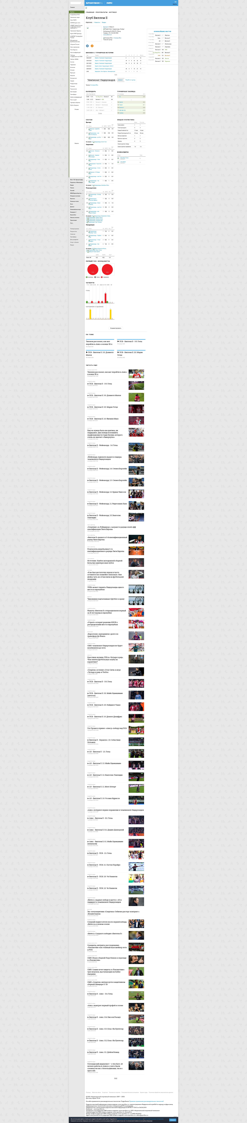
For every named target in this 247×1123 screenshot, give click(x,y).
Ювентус (76, 172)
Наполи (76, 162)
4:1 (112, 96)
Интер (81, 151)
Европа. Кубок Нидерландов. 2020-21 (104, 66)
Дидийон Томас (94, 129)
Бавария (81, 146)
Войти (175, 4)
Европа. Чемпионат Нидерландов (103, 58)
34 (126, 60)
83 (87, 151)
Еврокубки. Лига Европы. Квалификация (105, 71)
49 (87, 203)
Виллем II (105, 27)
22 (87, 176)
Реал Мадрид (72, 167)
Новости (97, 22)
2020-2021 (88, 66)
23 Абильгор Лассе (99, 248)
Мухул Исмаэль (94, 203)
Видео (104, 22)
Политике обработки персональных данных (130, 1119)
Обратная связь (96, 1092)
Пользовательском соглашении (154, 1119)
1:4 (112, 99)
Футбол (72, 12)
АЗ (120, 96)
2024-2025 (88, 60)
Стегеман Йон (117, 38)
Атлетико (76, 146)
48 (87, 211)
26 (137, 60)
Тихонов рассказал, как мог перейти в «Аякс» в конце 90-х (99, 342)
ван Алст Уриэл (95, 208)
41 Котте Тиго (99, 141)
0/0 (112, 128)
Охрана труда (144, 1092)
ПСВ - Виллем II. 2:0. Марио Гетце (130, 353)
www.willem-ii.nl (107, 34)
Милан (72, 162)
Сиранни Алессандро (94, 156)
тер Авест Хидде (94, 181)
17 (140, 63)
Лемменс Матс (94, 151)
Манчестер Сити (76, 157)
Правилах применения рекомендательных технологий (146, 1101)
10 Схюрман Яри (94, 220)
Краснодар (72, 123)
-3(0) (109, 128)
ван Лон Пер (95, 177)
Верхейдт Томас (93, 232)
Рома (76, 167)
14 (140, 68)
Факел (81, 133)
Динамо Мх (72, 117)
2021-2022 (88, 63)
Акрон (72, 112)
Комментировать (115, 328)
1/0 (112, 163)
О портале (105, 1092)
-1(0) (109, 133)
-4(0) (109, 137)
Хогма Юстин (94, 168)
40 (87, 198)
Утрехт (121, 104)
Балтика (81, 112)
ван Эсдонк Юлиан (94, 212)
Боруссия (76, 151)
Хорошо (172, 1120)
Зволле (121, 102)
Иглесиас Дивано (93, 200)
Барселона (72, 151)
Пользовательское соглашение (130, 1092)
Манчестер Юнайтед (81, 157)
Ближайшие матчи (162, 31)
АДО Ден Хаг (122, 110)
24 (87, 163)
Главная (72, 7)
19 (134, 63)
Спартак (76, 133)
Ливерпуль (72, 157)
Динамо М (76, 117)
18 (118, 113)
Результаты (102, 12)
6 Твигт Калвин (94, 222)
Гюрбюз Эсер (95, 236)
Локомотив (81, 123)
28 (87, 231)
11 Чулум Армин (93, 251)
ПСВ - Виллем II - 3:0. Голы (130, 341)
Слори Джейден (94, 240)
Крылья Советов (76, 123)
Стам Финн (94, 160)
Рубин (72, 133)
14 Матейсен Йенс (100, 185)
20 (134, 60)
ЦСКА (76, 138)
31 (137, 68)
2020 (87, 71)
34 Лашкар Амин (94, 219)
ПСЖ (81, 162)
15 (118, 104)
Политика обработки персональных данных (161, 1092)
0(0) (105, 128)
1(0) (106, 231)
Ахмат (76, 112)
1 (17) (89, 96)
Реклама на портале (114, 1092)
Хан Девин (94, 244)
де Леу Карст (95, 138)
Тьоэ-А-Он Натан (95, 164)
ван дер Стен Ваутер (94, 133)
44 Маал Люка (94, 250)
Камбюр (121, 113)
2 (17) (89, 99)
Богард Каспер (95, 195)
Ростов (76, 128)
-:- (111, 102)
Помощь (88, 1092)
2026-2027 (88, 58)
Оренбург (72, 128)
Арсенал (72, 146)
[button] (101, 80)
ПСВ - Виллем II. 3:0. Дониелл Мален (100, 353)
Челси (81, 167)
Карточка (89, 22)
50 (87, 235)
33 (137, 63)
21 (87, 133)
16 (140, 58)
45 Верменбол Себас (101, 216)
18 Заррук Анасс (94, 217)
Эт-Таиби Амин (94, 173)
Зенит (81, 117)
